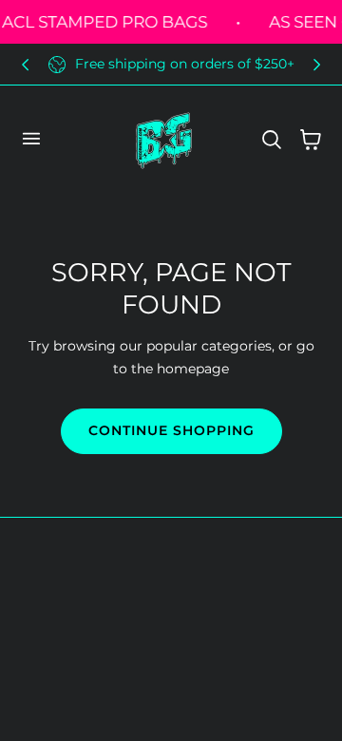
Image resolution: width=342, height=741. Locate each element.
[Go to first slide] (316, 64)
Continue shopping (171, 430)
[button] (30, 139)
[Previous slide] (25, 64)
